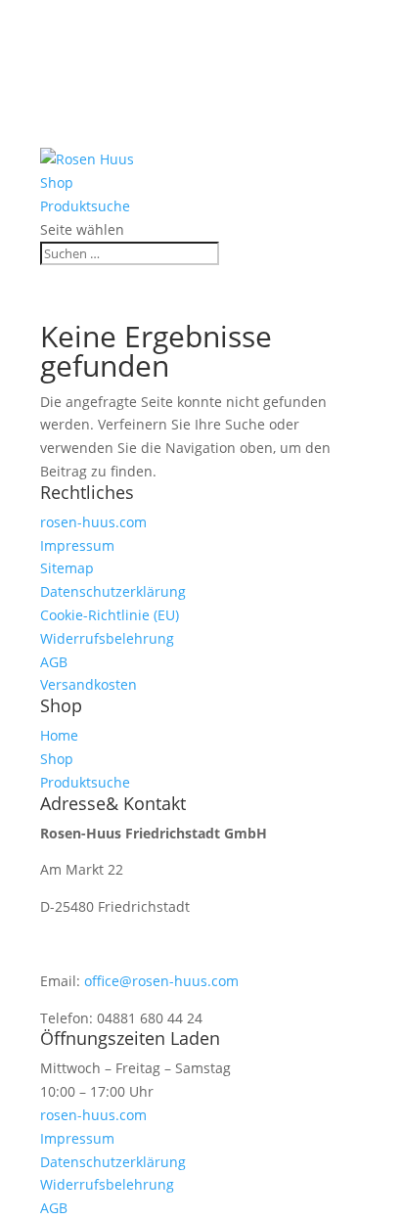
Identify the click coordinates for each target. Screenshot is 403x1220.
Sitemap (67, 568)
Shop (57, 113)
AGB (53, 662)
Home (60, 89)
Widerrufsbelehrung (107, 638)
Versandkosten (88, 684)
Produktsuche (87, 136)
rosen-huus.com (93, 522)
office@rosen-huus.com (161, 980)
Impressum (77, 545)
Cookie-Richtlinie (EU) (109, 615)
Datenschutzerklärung (113, 591)
